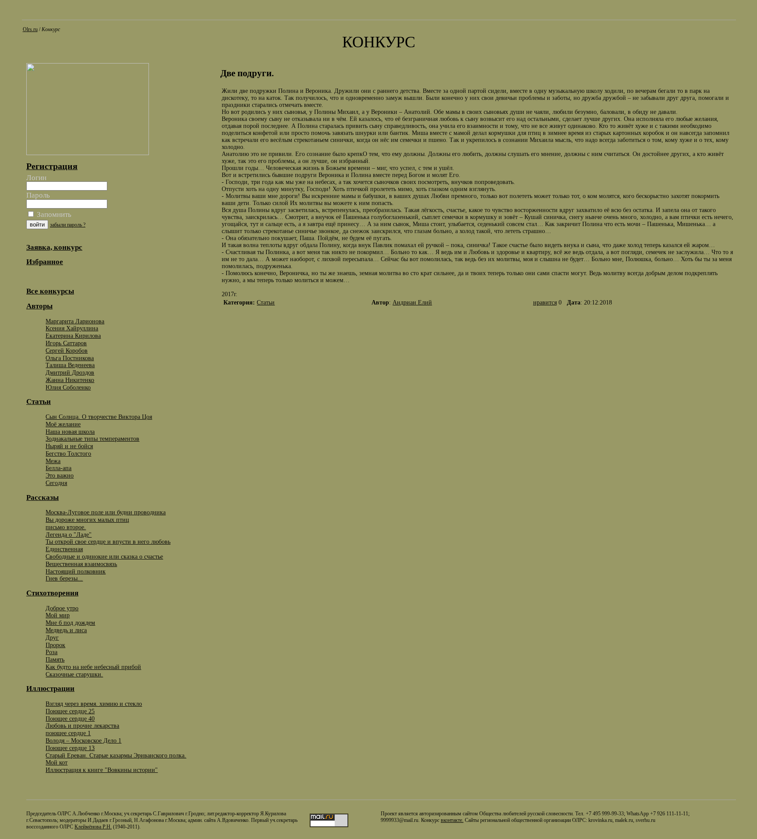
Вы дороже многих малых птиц (87, 519)
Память (55, 659)
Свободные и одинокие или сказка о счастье (104, 556)
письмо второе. (66, 527)
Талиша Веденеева (70, 364)
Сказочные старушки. (74, 674)
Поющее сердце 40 (70, 718)
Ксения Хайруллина (72, 328)
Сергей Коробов (67, 350)
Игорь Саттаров (66, 343)
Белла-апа (58, 467)
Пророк (55, 644)
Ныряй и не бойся (69, 446)
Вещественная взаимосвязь (81, 563)
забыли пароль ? (67, 225)
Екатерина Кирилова (73, 335)
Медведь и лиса (66, 630)
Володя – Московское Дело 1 (83, 740)
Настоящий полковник (76, 571)
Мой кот (56, 762)
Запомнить (53, 214)
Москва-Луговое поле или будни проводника (106, 512)
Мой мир (58, 615)
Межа (53, 460)
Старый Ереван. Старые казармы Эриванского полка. (116, 755)
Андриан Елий (412, 302)
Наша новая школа (70, 431)
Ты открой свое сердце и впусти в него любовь (108, 541)
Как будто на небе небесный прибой (93, 666)
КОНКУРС (378, 42)
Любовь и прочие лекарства (82, 725)
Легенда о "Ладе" (69, 534)
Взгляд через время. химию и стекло (94, 703)
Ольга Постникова (70, 357)
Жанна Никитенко (70, 379)
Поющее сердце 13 (70, 747)
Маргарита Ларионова (75, 321)
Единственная (64, 548)
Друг (52, 637)
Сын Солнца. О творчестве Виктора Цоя (99, 416)
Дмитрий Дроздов (70, 372)
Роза (51, 651)
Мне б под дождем (70, 622)
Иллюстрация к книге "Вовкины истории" (102, 769)
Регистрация (52, 166)
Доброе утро (62, 608)
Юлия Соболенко (68, 387)
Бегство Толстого (68, 453)
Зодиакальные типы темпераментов (92, 438)
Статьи (266, 302)
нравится (545, 302)
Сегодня (56, 482)
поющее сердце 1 (68, 732)
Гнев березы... (64, 578)
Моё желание (63, 424)
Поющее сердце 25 (70, 711)
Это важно (60, 475)
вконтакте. (452, 820)
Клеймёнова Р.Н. (93, 827)
